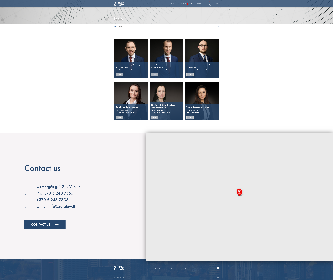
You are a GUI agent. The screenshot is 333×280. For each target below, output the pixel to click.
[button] (239, 192)
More (119, 74)
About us (171, 4)
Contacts (198, 4)
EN (217, 3)
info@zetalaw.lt (62, 206)
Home (115, 26)
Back (218, 26)
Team (190, 4)
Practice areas (181, 4)
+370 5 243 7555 (57, 193)
